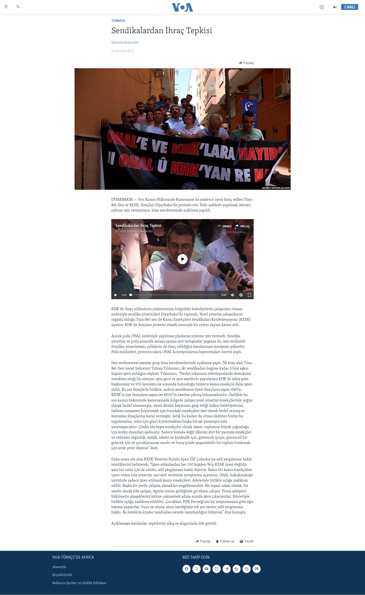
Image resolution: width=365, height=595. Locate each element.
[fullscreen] (249, 295)
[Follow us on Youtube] (207, 569)
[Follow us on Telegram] (227, 569)
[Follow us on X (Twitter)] (196, 569)
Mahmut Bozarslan (125, 42)
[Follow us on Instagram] (216, 569)
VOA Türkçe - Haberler (136, 231)
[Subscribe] (257, 569)
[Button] (246, 63)
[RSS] (237, 569)
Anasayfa (59, 567)
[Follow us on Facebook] (186, 569)
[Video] (334, 7)
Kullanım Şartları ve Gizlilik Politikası (79, 583)
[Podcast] (246, 569)
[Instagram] (321, 7)
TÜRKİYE (118, 21)
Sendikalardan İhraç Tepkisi (138, 226)
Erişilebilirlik (62, 575)
